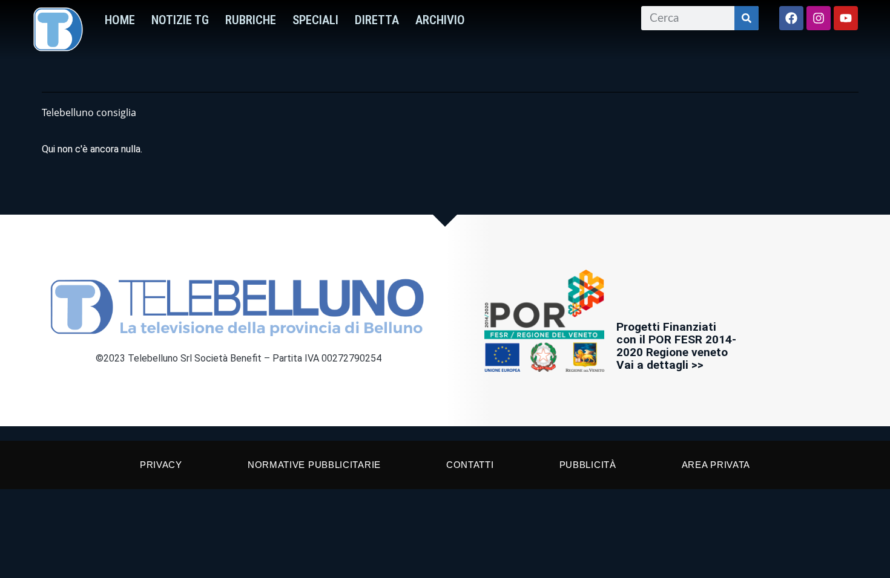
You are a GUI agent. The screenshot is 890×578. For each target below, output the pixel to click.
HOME (120, 20)
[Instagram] (818, 18)
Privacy (161, 464)
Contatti (470, 464)
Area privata (716, 464)
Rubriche (250, 20)
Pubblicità (587, 464)
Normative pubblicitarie (314, 464)
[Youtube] (846, 18)
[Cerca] (746, 18)
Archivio (440, 20)
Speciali (315, 20)
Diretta (377, 20)
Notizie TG (180, 20)
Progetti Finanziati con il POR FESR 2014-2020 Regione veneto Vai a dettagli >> (676, 346)
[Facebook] (791, 18)
